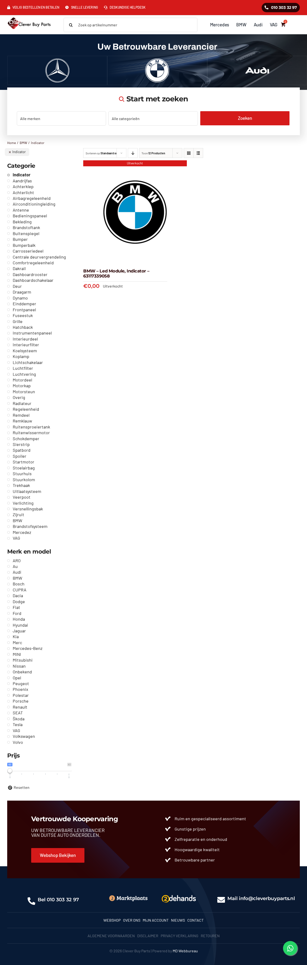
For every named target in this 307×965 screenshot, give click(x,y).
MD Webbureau (185, 950)
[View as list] (198, 153)
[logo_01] (29, 17)
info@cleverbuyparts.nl (267, 898)
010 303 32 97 (63, 899)
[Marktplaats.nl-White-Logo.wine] (128, 896)
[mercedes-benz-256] (57, 60)
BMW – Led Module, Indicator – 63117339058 (116, 273)
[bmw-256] (157, 60)
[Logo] (178, 894)
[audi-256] (257, 60)
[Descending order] (132, 153)
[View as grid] (188, 153)
